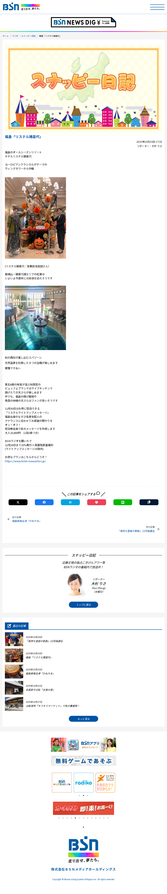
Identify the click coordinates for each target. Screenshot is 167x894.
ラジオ (15, 35)
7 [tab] (83, 818)
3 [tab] (88, 795)
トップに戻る (83, 604)
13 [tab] (108, 818)
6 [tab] (79, 818)
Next (119, 782)
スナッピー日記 (28, 35)
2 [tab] (83, 795)
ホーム (5, 35)
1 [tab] (79, 795)
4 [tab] (71, 818)
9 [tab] (92, 818)
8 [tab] (88, 818)
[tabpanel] (62, 782)
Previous (48, 782)
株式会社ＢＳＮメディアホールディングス (83, 869)
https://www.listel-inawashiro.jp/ (25, 461)
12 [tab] (104, 818)
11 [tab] (100, 818)
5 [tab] (75, 818)
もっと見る (83, 719)
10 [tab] (96, 818)
